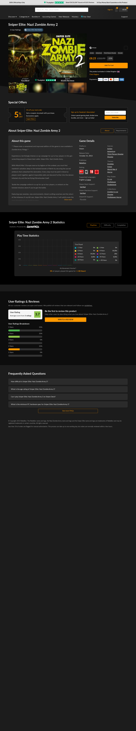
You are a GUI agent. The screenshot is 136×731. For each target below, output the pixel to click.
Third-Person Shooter (110, 53)
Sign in (110, 9)
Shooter (120, 53)
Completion (121, 225)
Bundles (35, 17)
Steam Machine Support (88, 190)
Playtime (93, 225)
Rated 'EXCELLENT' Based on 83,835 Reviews (80, 2)
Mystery (75, 17)
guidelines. (88, 305)
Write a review (65, 320)
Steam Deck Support (87, 184)
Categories (23, 17)
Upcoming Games (49, 17)
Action (92, 53)
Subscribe (115, 117)
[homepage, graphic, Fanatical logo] (20, 9)
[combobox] (70, 10)
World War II (112, 169)
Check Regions (94, 74)
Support (124, 17)
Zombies (110, 164)
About (107, 130)
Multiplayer (111, 182)
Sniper (109, 167)
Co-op (109, 179)
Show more (68, 199)
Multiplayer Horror (114, 197)
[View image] (37, 87)
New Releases (64, 17)
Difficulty (107, 225)
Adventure (99, 53)
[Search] (86, 10)
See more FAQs (68, 411)
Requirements (121, 130)
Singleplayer (111, 185)
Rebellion (82, 163)
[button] (16, 2)
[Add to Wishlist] (126, 48)
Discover (11, 17)
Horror (109, 172)
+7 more (88, 180)
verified (83, 187)
